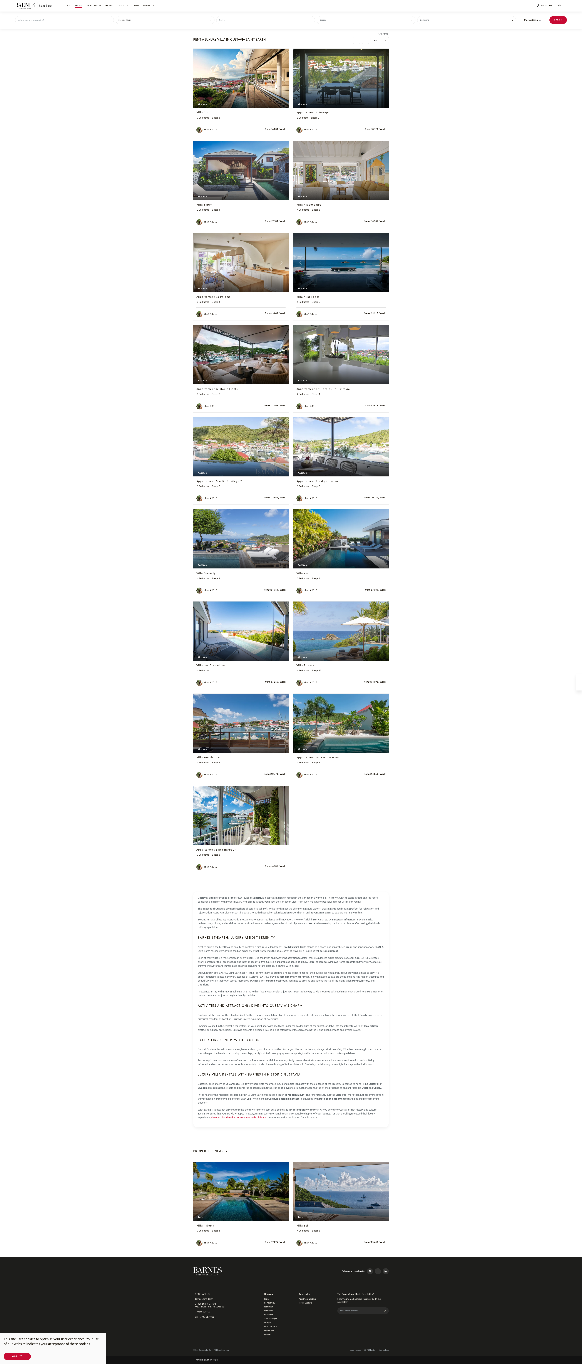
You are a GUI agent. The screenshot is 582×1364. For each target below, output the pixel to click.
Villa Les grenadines (211, 665)
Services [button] (109, 6)
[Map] (356, 40)
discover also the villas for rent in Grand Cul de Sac (239, 1117)
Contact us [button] (148, 6)
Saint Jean (268, 1307)
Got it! (17, 1356)
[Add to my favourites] (196, 53)
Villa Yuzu (303, 573)
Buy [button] (68, 6)
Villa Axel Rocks (307, 297)
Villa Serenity (206, 573)
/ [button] (560, 6)
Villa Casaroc (205, 112)
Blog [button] (136, 6)
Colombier (268, 1315)
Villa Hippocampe (308, 204)
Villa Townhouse (208, 757)
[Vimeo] (378, 1271)
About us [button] (123, 6)
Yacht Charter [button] (94, 6)
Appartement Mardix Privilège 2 (219, 481)
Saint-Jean (268, 1311)
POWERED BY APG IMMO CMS (206, 1360)
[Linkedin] (386, 1271)
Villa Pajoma (205, 1225)
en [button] (550, 6)
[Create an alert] (365, 40)
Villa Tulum (204, 204)
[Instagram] (370, 1271)
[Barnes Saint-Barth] (33, 5)
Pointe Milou (269, 1303)
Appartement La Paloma (213, 297)
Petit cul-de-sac (270, 1326)
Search (557, 20)
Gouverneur (269, 1330)
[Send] (385, 1311)
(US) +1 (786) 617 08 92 (204, 1317)
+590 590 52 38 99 (202, 1312)
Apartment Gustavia (307, 1299)
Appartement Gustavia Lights (217, 389)
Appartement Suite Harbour (216, 849)
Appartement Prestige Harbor (317, 481)
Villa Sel (302, 1225)
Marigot (267, 1323)
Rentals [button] (78, 6)
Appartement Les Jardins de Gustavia (323, 389)
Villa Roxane (305, 665)
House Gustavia (305, 1303)
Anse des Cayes (270, 1319)
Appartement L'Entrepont (314, 112)
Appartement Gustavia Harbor (317, 757)
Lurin (266, 1299)
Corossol (267, 1334)
